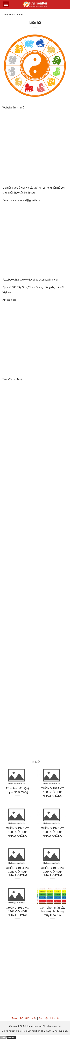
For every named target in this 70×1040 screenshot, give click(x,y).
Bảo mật (43, 1018)
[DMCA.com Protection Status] (8, 1037)
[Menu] (6, 4)
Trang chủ (7, 14)
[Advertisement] (35, 149)
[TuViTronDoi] (35, 4)
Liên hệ (54, 1018)
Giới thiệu (30, 1018)
